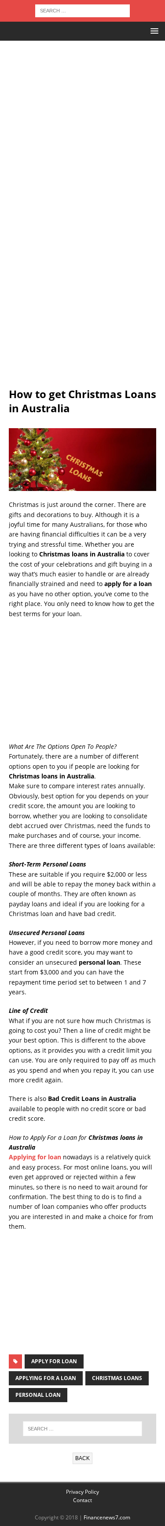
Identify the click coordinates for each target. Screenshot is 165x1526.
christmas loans (117, 1378)
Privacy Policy (82, 1491)
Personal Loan (38, 1395)
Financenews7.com (107, 1517)
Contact (82, 1500)
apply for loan (54, 1361)
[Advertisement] (82, 108)
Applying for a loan (45, 1378)
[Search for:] (82, 10)
